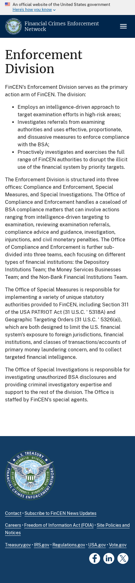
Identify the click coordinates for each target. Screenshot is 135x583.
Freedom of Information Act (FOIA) (59, 525)
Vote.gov (118, 544)
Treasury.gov (18, 544)
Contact (13, 513)
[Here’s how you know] (67, 7)
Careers (13, 525)
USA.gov (97, 544)
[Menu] (124, 26)
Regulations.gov (68, 544)
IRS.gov (41, 544)
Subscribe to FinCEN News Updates (60, 513)
